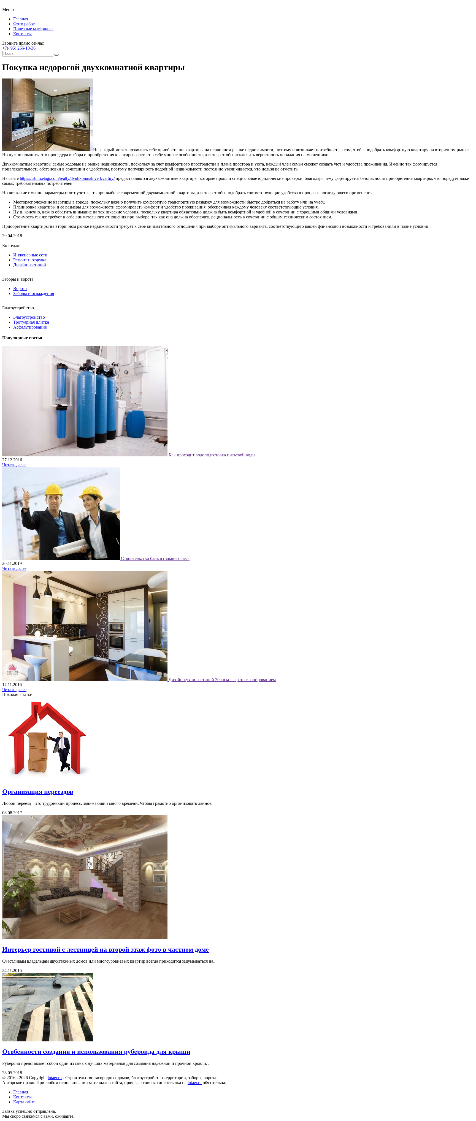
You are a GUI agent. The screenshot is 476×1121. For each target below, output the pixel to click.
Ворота (20, 288)
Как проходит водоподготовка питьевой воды (212, 455)
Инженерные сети (30, 255)
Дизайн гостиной (29, 264)
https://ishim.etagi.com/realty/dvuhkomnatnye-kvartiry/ (67, 178)
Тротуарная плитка (31, 322)
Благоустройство (29, 317)
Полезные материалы (33, 28)
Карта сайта (24, 1102)
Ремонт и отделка (29, 260)
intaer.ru (55, 1077)
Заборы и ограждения (33, 293)
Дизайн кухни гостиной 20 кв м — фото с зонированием (222, 679)
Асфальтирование (30, 327)
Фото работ (24, 23)
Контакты (22, 33)
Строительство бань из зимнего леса (155, 558)
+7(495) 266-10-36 (19, 48)
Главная (20, 19)
